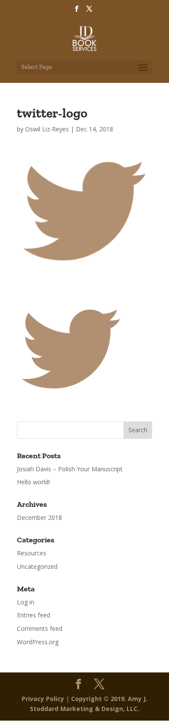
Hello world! (33, 482)
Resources (31, 553)
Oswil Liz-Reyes (47, 129)
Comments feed (39, 628)
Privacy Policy (43, 699)
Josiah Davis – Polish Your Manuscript (70, 469)
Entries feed (33, 615)
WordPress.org (37, 642)
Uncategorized (37, 566)
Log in (25, 602)
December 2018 (39, 517)
